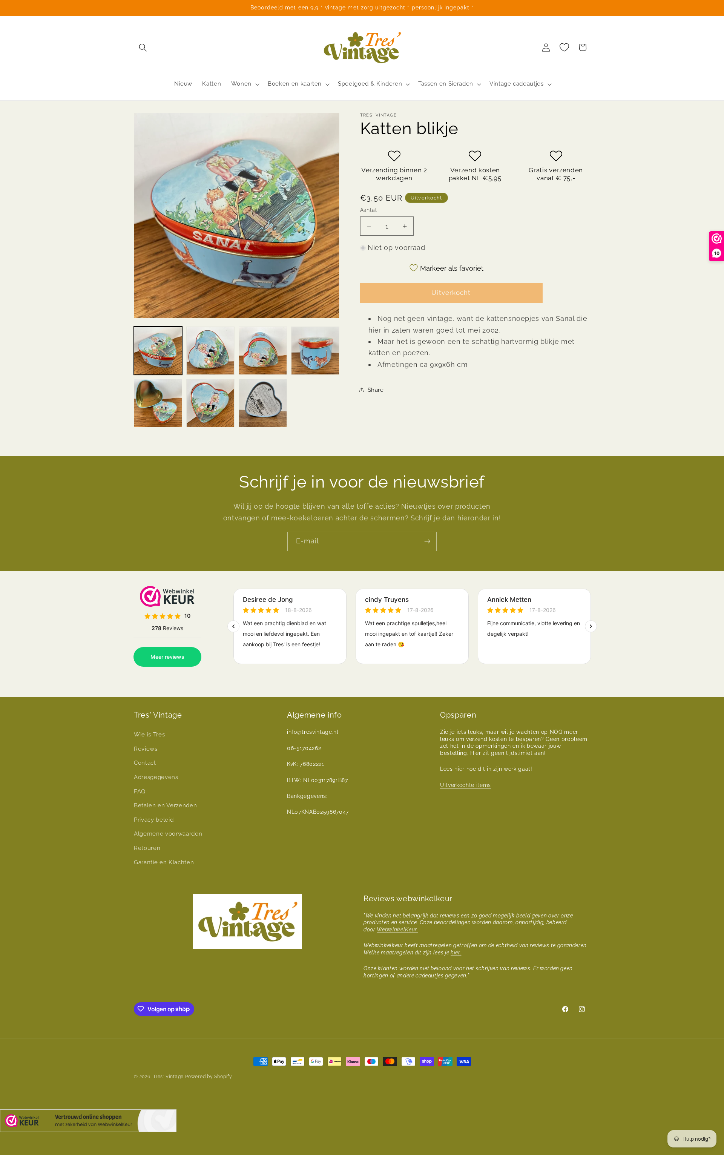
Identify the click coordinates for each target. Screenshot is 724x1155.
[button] (143, 47)
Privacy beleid (153, 819)
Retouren (147, 848)
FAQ (140, 791)
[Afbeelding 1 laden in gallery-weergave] (158, 351)
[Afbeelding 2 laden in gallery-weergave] (210, 351)
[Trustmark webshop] (88, 1122)
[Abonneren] (427, 541)
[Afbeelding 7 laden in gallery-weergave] (263, 403)
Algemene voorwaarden (168, 833)
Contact (145, 762)
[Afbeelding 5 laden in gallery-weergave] (158, 403)
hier (459, 769)
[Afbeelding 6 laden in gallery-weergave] (210, 403)
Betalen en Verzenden (165, 805)
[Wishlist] (564, 47)
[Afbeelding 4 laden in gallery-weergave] (315, 351)
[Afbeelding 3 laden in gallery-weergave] (263, 351)
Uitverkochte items (465, 785)
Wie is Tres (149, 734)
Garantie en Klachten (164, 862)
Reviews (146, 748)
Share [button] (376, 390)
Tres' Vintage (168, 1076)
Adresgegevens (156, 776)
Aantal (368, 210)
